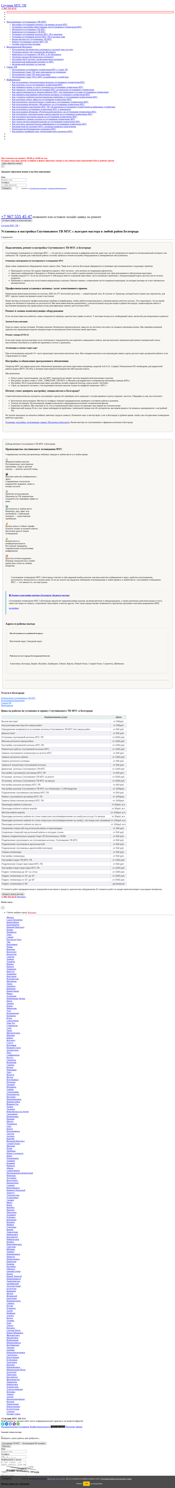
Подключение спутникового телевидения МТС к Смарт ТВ (40, 69)
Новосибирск (13, 922)
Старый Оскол (13, 1143)
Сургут (10, 1043)
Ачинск (10, 1315)
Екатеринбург (13, 925)
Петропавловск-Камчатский (20, 1173)
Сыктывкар (12, 1114)
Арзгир (10, 1397)
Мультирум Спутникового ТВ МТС (28, 29)
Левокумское (13, 1404)
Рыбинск (11, 1165)
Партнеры (70, 1427)
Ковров (10, 1229)
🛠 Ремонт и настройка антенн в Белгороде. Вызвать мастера (39, 595)
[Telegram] (10, 1424)
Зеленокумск (13, 1387)
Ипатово (11, 1365)
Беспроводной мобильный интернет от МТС (33, 62)
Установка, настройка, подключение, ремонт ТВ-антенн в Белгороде (37, 422)
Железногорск (13, 1335)
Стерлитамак (13, 1092)
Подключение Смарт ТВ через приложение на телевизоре (39, 72)
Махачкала (12, 981)
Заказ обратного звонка (12, 163)
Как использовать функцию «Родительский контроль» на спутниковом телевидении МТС (54, 112)
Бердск (10, 1318)
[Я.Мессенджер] (2, 1424)
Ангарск (10, 1136)
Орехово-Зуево (14, 1271)
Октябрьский (13, 1283)
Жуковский (12, 1296)
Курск (9, 1018)
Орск (9, 1126)
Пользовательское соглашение (15, 1427)
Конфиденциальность (40, 1427)
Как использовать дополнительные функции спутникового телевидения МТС (48, 82)
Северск (10, 1303)
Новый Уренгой (14, 1276)
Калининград (13, 1013)
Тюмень (10, 959)
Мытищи (11, 1146)
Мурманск (11, 1087)
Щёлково (11, 1249)
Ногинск (11, 1328)
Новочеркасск (13, 1188)
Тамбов (10, 1089)
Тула (9, 1011)
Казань (10, 929)
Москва (10, 917)
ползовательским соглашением (38, 188)
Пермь (10, 947)
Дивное (10, 1394)
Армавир (11, 1161)
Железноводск (13, 1379)
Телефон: (5, 182)
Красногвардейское (16, 1399)
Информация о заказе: (11, 1459)
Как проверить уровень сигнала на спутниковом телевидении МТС (43, 119)
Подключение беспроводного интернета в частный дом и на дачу (42, 49)
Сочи (9, 1028)
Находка (10, 1210)
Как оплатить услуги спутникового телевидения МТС (37, 85)
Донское (10, 1347)
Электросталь (13, 1195)
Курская (10, 1401)
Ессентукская (13, 1409)
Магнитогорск (13, 1033)
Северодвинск (13, 1170)
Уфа (8, 942)
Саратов (10, 957)
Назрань (10, 1264)
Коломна (11, 1222)
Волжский (11, 1062)
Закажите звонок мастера (12, 894)
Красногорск (13, 1183)
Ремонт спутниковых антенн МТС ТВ (30, 42)
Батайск (10, 1242)
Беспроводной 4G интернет (34, 1443)
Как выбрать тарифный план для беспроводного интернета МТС (42, 131)
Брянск (10, 1038)
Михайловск (12, 1338)
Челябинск (12, 932)
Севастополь (12, 1020)
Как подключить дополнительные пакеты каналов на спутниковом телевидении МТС (52, 114)
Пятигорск (12, 1212)
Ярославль (11, 976)
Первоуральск (13, 1259)
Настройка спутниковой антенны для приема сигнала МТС (40, 24)
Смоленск (11, 1060)
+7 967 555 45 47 (16, 216)
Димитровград (13, 1281)
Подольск (11, 1082)
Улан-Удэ (11, 1023)
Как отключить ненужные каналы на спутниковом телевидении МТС (44, 117)
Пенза (9, 1001)
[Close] (2, 1436)
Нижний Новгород (15, 927)
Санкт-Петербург (15, 920)
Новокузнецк (13, 991)
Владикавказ (12, 1079)
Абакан (10, 1168)
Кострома (11, 1097)
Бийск (9, 1156)
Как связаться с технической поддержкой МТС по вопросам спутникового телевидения (53, 89)
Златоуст (11, 1193)
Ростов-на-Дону (14, 939)
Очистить (6, 1446)
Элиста (10, 1325)
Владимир (11, 1045)
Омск (9, 934)
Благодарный (13, 1357)
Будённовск (12, 1360)
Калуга (10, 1057)
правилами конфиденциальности (57, 188)
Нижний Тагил (14, 1047)
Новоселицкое (13, 1406)
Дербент (10, 1252)
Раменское (11, 1261)
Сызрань (11, 1185)
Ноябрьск (11, 1313)
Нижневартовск (14, 1099)
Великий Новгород (16, 1141)
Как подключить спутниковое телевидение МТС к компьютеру (41, 109)
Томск (9, 984)
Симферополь (13, 1055)
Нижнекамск (13, 1116)
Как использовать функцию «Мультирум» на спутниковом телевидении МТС (48, 104)
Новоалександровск (16, 1352)
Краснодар (12, 954)
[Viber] (14, 1424)
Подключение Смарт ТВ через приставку (31, 74)
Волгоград (11, 952)
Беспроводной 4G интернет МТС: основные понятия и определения (44, 126)
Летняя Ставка (13, 1414)
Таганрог (11, 1109)
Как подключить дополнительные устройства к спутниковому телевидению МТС (50, 102)
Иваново (11, 1035)
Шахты (10, 1121)
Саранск (10, 1065)
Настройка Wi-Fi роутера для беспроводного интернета (38, 59)
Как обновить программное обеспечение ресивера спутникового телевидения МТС (51, 94)
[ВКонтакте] (6, 1424)
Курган (10, 1067)
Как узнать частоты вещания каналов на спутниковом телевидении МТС (46, 121)
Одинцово (11, 1227)
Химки (10, 1106)
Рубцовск (11, 1217)
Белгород (11, 1040)
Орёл (9, 1072)
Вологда (10, 1075)
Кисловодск (12, 1237)
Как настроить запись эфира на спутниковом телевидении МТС (42, 99)
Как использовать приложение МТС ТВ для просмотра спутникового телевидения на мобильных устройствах (63, 107)
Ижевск (10, 964)
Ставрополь (12, 1025)
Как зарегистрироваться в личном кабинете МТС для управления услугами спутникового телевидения (60, 92)
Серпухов (11, 1247)
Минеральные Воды (16, 1370)
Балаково (11, 1163)
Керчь (9, 1205)
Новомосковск (13, 1254)
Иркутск (10, 971)
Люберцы (11, 1151)
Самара (10, 937)
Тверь (9, 1030)
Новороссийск (13, 1102)
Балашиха (11, 1016)
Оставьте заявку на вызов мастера (16, 220)
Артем (10, 1311)
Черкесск (11, 1256)
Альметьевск (13, 1197)
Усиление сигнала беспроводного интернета (33, 57)
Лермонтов (12, 1382)
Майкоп (10, 1224)
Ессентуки (11, 1288)
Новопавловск (13, 1367)
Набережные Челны (16, 998)
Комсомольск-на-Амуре (18, 1111)
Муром (10, 1293)
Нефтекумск (12, 1384)
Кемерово (11, 988)
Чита (9, 1052)
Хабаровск (12, 974)
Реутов (10, 1306)
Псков (9, 1148)
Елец (9, 1323)
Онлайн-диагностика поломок (26, 44)
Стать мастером (58, 1427)
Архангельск (13, 1050)
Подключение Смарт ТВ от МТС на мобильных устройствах (40, 77)
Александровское (15, 1389)
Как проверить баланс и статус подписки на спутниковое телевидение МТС (47, 87)
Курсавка (11, 1392)
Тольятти (11, 961)
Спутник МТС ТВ (13, 5)
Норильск (11, 1175)
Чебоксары (12, 1008)
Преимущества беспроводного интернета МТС (34, 129)
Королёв (10, 1138)
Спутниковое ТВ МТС (11, 1443)
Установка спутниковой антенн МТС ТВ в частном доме (38, 37)
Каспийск (11, 1266)
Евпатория (12, 1298)
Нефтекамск (12, 1234)
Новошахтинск (14, 1301)
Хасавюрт (11, 1215)
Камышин (11, 1291)
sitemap (79, 1427)
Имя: (3, 177)
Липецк (10, 1003)
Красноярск (12, 944)
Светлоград (12, 1355)
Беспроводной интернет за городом (28, 64)
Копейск (10, 1207)
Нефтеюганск (13, 1239)
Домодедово (12, 1232)
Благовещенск (13, 1131)
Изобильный (12, 1340)
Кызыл (10, 1274)
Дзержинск (12, 1124)
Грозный (11, 1084)
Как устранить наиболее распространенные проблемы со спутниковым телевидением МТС (55, 97)
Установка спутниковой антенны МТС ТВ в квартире (37, 34)
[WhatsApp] (18, 1424)
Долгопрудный (14, 1286)
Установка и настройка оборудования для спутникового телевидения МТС (47, 27)
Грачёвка (11, 1350)
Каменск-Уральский (16, 1190)
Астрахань (11, 996)
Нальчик (10, 1119)
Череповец (12, 1070)
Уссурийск (11, 1178)
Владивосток (13, 979)
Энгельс (10, 1134)
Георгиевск (12, 1362)
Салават (10, 1200)
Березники (11, 1220)
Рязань (10, 993)
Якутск (10, 1077)
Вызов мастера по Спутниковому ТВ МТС (32, 39)
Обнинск (11, 1269)
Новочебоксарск (14, 1244)
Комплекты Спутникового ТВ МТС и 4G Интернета (36, 54)
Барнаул (10, 966)
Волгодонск (12, 1180)
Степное (10, 1411)
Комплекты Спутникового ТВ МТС (29, 32)
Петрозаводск (13, 1094)
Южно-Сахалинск (15, 1153)
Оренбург (11, 986)
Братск (10, 1129)
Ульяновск (11, 969)
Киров (10, 1006)
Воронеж (11, 949)
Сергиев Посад (14, 1330)
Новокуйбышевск (15, 1333)
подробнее (14, 608)
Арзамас (10, 1320)
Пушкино (11, 1308)
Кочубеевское (13, 1345)
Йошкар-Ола (12, 1104)
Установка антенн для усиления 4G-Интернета (34, 52)
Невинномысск (14, 1279)
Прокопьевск (13, 1158)
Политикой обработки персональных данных (116, 1479)
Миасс (10, 1202)
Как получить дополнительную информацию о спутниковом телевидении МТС (49, 124)
